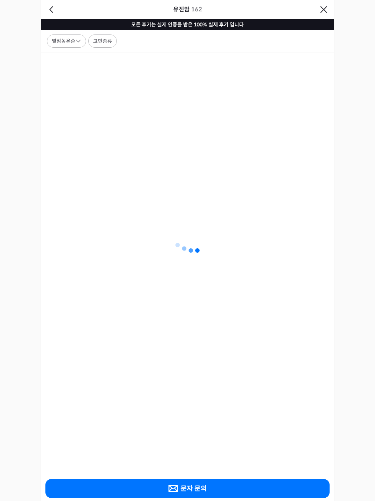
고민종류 (102, 41)
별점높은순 (63, 41)
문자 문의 (194, 488)
